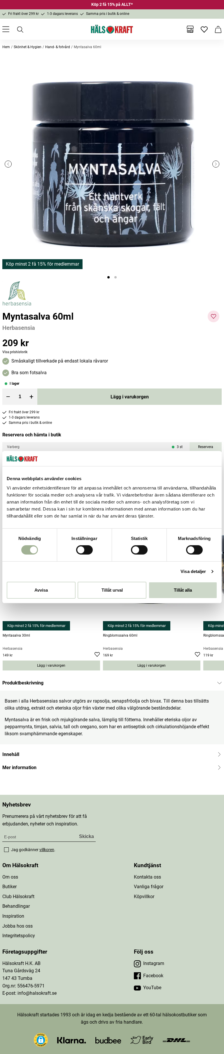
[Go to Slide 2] (115, 277)
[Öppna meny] (5, 29)
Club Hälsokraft (18, 896)
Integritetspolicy (18, 935)
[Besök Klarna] (71, 1040)
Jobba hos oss (17, 926)
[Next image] (215, 164)
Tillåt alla (183, 590)
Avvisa (41, 590)
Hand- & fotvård (57, 47)
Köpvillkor (144, 896)
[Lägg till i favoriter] (213, 316)
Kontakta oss (147, 877)
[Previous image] (8, 164)
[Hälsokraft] (112, 29)
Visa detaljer (193, 571)
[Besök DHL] (176, 1040)
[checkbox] (6, 849)
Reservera (205, 447)
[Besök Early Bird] (141, 1039)
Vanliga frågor (148, 886)
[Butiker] (190, 29)
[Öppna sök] (19, 29)
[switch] (84, 550)
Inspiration (13, 916)
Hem (6, 47)
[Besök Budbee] (108, 1040)
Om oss (10, 877)
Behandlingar (16, 906)
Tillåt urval (112, 590)
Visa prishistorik (14, 352)
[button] (112, 164)
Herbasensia (18, 327)
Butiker (9, 886)
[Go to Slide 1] (108, 277)
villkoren (46, 849)
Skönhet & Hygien (27, 47)
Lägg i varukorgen (130, 397)
